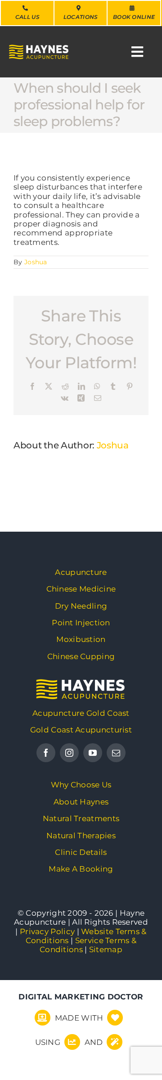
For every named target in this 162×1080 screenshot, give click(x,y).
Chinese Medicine (81, 588)
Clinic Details (81, 852)
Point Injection (81, 622)
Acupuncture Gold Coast (81, 713)
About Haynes (81, 801)
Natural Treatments (81, 818)
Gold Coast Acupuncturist (81, 729)
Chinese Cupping (81, 656)
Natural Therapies (81, 835)
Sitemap (105, 949)
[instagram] (69, 752)
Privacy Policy (47, 931)
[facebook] (45, 752)
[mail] (116, 752)
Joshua (35, 262)
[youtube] (92, 752)
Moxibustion (80, 639)
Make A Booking (81, 868)
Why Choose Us (81, 784)
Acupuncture (81, 572)
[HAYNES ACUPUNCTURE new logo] (81, 683)
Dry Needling (81, 605)
